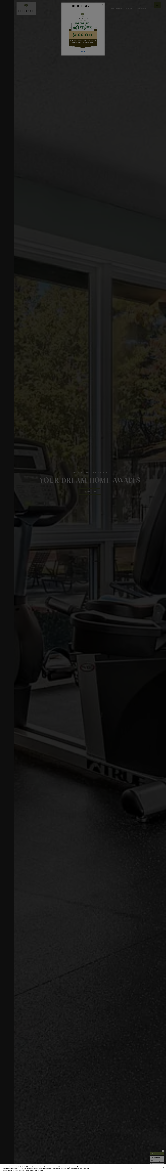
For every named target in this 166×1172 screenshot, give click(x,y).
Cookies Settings (127, 1168)
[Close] (163, 1168)
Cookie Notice (39, 1170)
